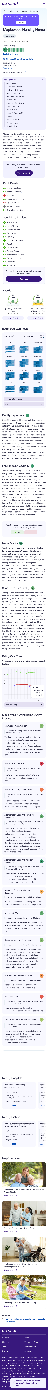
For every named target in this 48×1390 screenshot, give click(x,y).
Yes (18, 532)
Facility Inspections (13, 93)
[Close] (43, 1382)
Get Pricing (22, 173)
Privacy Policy (30, 1347)
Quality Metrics (11, 110)
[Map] (24, 1061)
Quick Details (11, 83)
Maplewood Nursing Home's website (19, 59)
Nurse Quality (11, 100)
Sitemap (27, 1351)
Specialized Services (14, 87)
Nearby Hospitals (12, 119)
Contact (5, 1338)
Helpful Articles (11, 126)
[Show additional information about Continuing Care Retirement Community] (16, 195)
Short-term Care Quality (15, 103)
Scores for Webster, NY (14, 113)
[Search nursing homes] (40, 3)
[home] (10, 3)
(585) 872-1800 (9, 68)
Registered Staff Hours (14, 90)
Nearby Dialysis (12, 123)
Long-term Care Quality (15, 96)
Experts (5, 1351)
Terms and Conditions (33, 1342)
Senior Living (13, 11)
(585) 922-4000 (10, 1105)
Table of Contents (11, 80)
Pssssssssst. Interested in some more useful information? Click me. (28, 1383)
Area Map (10, 116)
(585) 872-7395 (10, 1144)
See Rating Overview (11, 54)
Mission (5, 1342)
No (32, 532)
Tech (4, 1347)
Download (21, 22)
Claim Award (13, 318)
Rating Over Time (12, 106)
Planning (28, 1338)
